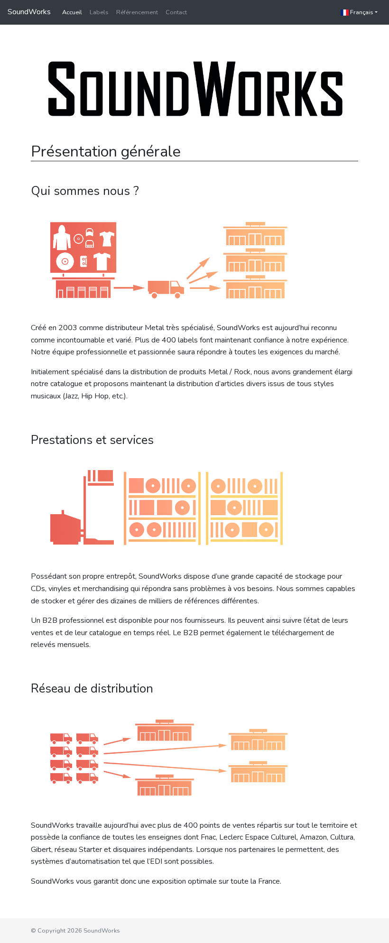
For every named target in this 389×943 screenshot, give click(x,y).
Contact (176, 12)
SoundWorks (29, 12)
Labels (99, 12)
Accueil (72, 12)
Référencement (137, 12)
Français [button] (361, 12)
